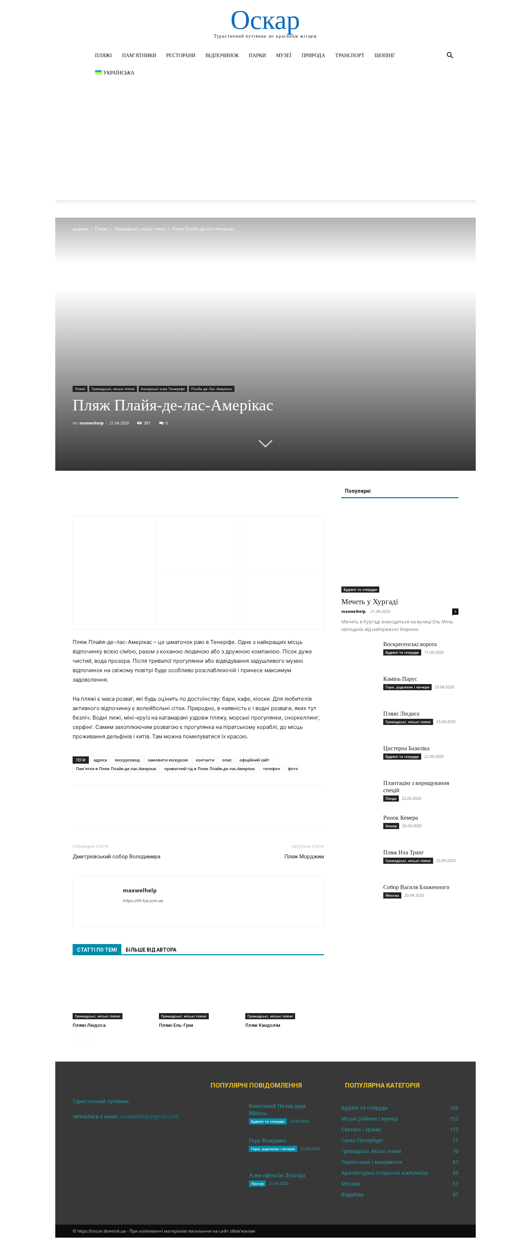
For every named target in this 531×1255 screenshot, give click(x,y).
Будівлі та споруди (360, 589)
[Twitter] (96, 495)
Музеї (284, 55)
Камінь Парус (400, 679)
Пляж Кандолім (262, 1025)
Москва (392, 895)
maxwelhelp (91, 423)
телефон (271, 768)
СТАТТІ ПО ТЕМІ (97, 950)
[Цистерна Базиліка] (359, 757)
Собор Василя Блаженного (416, 887)
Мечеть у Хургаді (369, 601)
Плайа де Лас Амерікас (211, 388)
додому (80, 229)
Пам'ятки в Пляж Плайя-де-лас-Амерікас (116, 768)
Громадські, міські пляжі (140, 229)
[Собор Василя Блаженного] (359, 896)
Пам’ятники (139, 55)
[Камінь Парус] (359, 688)
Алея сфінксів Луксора (277, 1175)
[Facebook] (80, 495)
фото (293, 768)
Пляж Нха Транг (403, 852)
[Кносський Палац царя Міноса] (225, 1115)
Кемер (391, 825)
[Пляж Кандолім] (284, 992)
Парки (257, 55)
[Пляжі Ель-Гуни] (198, 992)
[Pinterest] (113, 495)
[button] (449, 56)
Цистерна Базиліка (406, 748)
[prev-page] (77, 1039)
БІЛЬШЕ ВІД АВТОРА (151, 950)
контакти (205, 760)
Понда (391, 798)
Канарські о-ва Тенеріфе (163, 388)
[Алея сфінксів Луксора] (225, 1184)
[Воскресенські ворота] (359, 653)
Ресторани (180, 55)
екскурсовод (127, 760)
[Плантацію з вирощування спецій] (359, 792)
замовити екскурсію (168, 760)
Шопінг (385, 55)
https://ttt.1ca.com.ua (143, 900)
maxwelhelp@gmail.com (149, 1116)
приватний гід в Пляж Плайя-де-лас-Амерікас (209, 768)
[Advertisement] (265, 149)
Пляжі (103, 55)
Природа (313, 55)
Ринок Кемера (400, 818)
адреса (100, 760)
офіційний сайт (254, 760)
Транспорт (349, 55)
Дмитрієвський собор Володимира (116, 856)
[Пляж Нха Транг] (359, 861)
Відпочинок (222, 55)
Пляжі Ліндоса (89, 1025)
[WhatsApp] (129, 495)
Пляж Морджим (304, 856)
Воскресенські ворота (410, 644)
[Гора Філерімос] (225, 1149)
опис (227, 760)
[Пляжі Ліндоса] (112, 992)
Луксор (257, 1183)
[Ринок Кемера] (359, 827)
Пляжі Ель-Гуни (176, 1025)
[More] (146, 495)
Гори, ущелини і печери (407, 687)
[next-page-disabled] (88, 1039)
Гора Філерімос (267, 1140)
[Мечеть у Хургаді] (399, 550)
